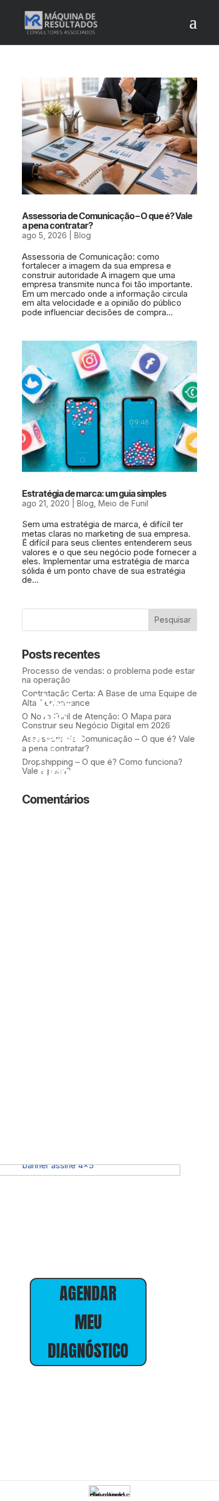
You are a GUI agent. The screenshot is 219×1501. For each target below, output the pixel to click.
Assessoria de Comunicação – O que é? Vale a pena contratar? (107, 221)
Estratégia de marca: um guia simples (94, 493)
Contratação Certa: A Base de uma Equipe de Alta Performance (109, 698)
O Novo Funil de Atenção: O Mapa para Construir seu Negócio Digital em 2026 (96, 721)
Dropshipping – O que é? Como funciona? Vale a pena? (102, 766)
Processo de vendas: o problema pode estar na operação (108, 675)
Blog (82, 235)
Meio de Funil (123, 503)
